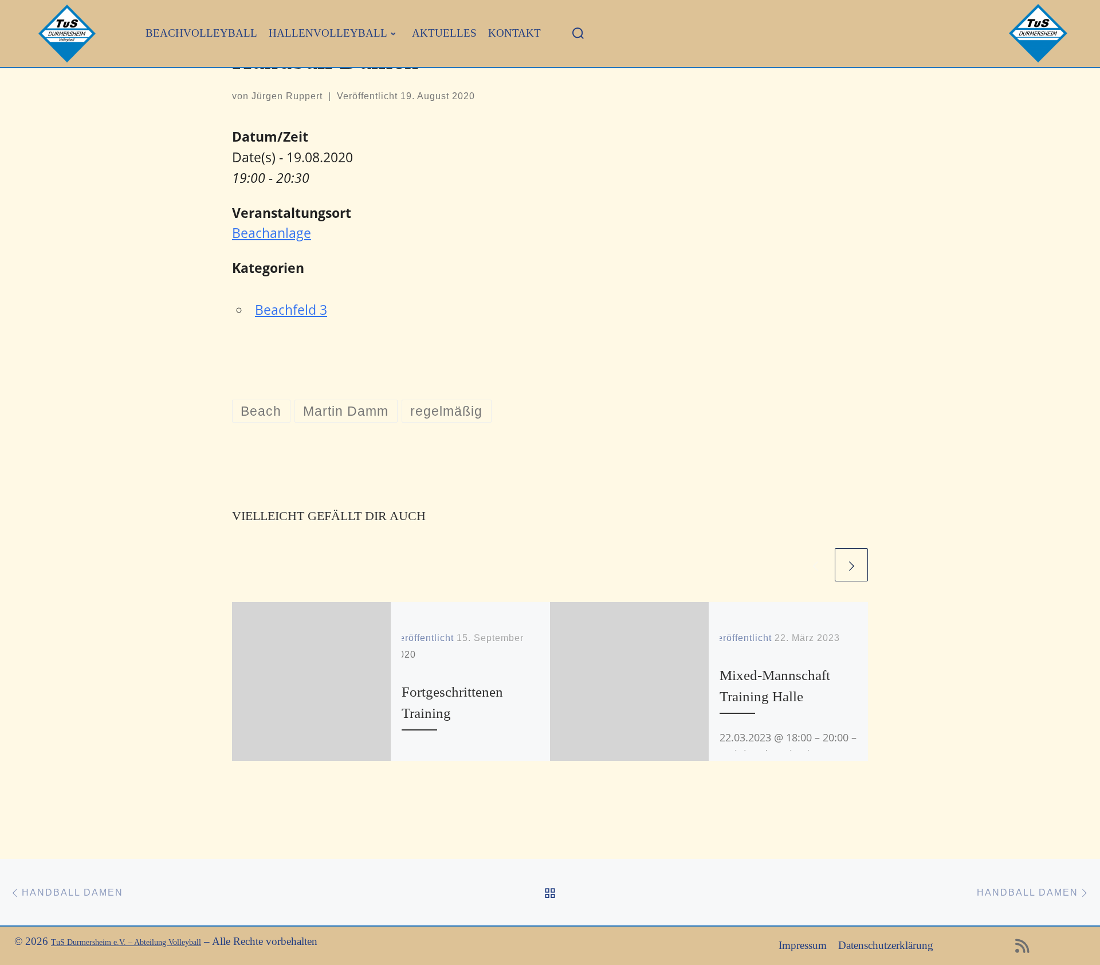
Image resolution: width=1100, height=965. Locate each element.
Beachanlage (271, 233)
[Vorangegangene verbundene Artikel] (815, 564)
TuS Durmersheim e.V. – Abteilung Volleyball (126, 942)
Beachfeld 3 (291, 309)
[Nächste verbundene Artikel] (851, 564)
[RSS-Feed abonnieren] (1022, 949)
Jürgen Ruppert (287, 96)
